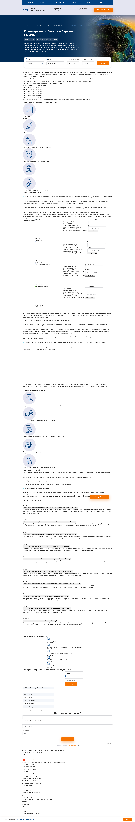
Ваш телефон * (27, 730)
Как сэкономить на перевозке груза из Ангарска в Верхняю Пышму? (46, 596)
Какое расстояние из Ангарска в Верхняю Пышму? (40, 621)
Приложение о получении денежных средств (60, 653)
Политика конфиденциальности (31, 813)
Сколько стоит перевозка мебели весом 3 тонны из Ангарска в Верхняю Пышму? (50, 534)
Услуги (29, 2)
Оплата (88, 2)
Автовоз (24, 787)
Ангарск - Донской (29, 694)
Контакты (103, 2)
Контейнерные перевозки (31, 201)
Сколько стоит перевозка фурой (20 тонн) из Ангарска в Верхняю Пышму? (48, 571)
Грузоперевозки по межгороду (31, 792)
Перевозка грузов (27, 790)
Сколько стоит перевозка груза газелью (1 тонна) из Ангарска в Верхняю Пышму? (50, 507)
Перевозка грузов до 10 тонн (30, 776)
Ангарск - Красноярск (30, 691)
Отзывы (73, 2)
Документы (25, 804)
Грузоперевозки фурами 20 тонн (31, 778)
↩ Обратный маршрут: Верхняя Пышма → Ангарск (38, 688)
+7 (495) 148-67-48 (81, 9)
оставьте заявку (85, 99)
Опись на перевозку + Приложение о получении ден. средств (65, 647)
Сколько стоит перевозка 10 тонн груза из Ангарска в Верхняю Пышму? (47, 559)
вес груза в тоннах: (74, 59)
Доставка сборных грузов (29, 795)
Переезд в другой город (29, 788)
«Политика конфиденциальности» (25, 819)
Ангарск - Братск (28, 697)
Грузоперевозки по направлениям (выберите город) (37, 799)
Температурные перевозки (30, 780)
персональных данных (72, 745)
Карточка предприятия (53, 641)
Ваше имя (25, 723)
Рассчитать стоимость (103, 9)
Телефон (90, 225)
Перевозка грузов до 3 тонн (30, 773)
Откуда (29, 59)
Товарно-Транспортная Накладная (57, 659)
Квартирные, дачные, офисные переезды (36, 196)
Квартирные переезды (28, 766)
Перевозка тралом (27, 785)
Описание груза (92, 219)
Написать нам (61, 762)
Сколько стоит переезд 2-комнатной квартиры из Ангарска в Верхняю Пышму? (49, 522)
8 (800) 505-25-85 (57, 9)
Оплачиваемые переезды (29, 769)
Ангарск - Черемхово (30, 700)
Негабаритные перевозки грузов (31, 783)
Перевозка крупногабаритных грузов (33, 781)
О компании (58, 2)
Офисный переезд (27, 797)
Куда (49, 59)
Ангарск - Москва (29, 703)
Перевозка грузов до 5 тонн (30, 774)
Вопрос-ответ (26, 808)
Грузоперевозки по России (30, 794)
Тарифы (42, 2)
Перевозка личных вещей (29, 764)
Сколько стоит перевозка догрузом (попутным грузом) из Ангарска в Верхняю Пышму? (52, 583)
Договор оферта (52, 665)
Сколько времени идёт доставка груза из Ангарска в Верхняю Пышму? (47, 608)
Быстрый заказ (99, 497)
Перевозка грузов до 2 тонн (30, 771)
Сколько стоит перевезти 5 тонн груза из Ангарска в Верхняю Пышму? (47, 546)
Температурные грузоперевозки (33, 207)
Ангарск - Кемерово (29, 707)
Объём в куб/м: (88, 59)
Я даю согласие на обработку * (67, 745)
